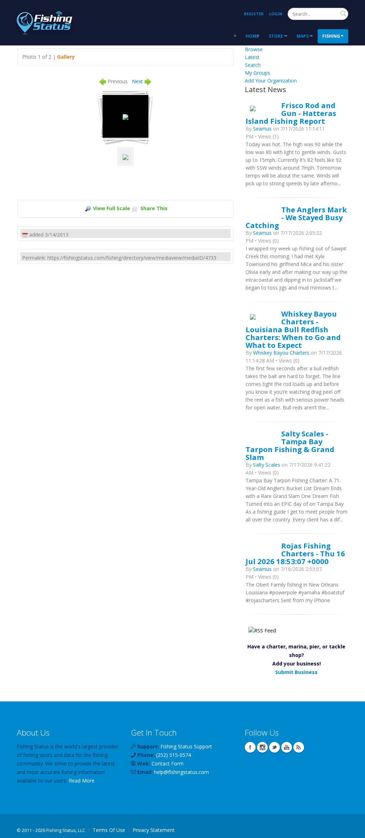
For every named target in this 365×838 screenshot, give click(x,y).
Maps (303, 36)
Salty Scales (267, 464)
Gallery (66, 56)
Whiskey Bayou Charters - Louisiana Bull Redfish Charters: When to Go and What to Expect (293, 329)
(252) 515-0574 (173, 755)
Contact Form (167, 763)
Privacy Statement (154, 830)
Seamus (262, 128)
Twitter (274, 747)
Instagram (262, 747)
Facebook (250, 747)
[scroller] (352, 829)
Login (275, 13)
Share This (154, 208)
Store (276, 36)
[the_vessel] (125, 156)
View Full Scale (111, 208)
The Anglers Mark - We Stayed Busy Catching (296, 217)
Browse (254, 49)
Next (137, 81)
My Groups (257, 72)
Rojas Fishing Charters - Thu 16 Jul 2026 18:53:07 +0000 (295, 553)
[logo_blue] (125, 116)
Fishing (331, 36)
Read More (81, 780)
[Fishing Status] (44, 22)
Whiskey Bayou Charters (281, 352)
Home (252, 36)
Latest (252, 57)
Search (343, 13)
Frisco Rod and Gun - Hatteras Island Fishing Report (291, 113)
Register (254, 13)
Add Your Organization (271, 80)
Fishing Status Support (186, 746)
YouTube (286, 747)
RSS (298, 747)
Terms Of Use (109, 830)
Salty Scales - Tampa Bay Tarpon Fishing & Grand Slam (290, 445)
